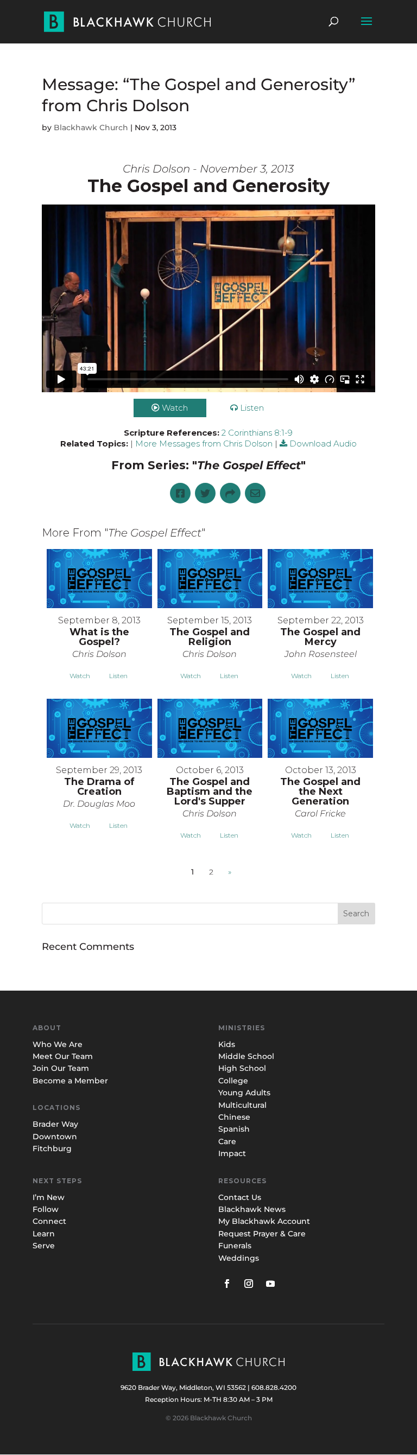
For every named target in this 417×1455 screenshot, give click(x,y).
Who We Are (58, 1044)
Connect (49, 1221)
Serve (44, 1245)
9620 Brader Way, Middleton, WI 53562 (183, 1387)
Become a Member (70, 1081)
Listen (252, 408)
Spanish (234, 1129)
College (233, 1081)
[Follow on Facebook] (227, 1283)
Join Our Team (61, 1068)
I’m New (49, 1197)
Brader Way (55, 1124)
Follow (46, 1209)
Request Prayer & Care (262, 1234)
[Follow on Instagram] (248, 1283)
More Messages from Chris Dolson (204, 443)
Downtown (55, 1136)
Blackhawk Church (91, 127)
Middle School (246, 1056)
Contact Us (239, 1197)
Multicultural (242, 1105)
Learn (45, 1234)
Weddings (238, 1258)
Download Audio (323, 443)
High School (242, 1068)
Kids (226, 1044)
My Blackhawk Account (264, 1221)
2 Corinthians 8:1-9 (257, 432)
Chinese (234, 1117)
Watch (175, 408)
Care (227, 1141)
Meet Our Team (63, 1056)
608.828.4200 (273, 1387)
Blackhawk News (252, 1209)
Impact (232, 1153)
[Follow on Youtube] (270, 1283)
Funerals (234, 1245)
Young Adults (244, 1092)
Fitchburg (52, 1148)
